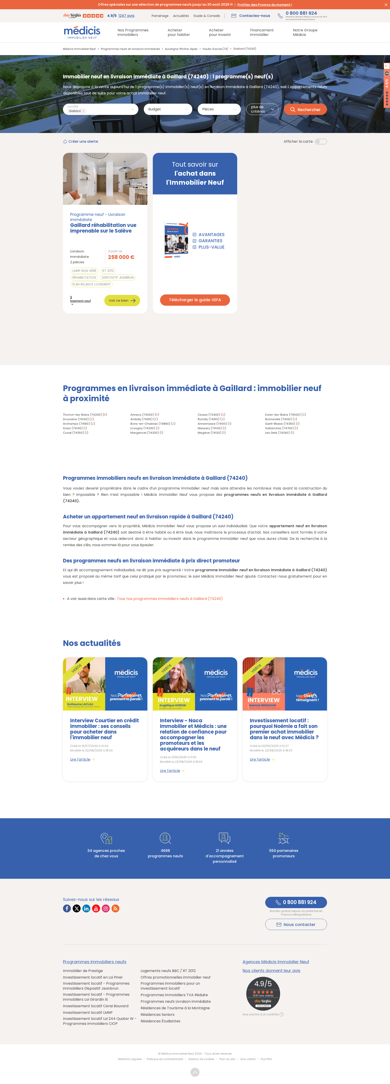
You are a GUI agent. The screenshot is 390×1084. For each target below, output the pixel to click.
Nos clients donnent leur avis (271, 970)
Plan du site (227, 1059)
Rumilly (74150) (208, 419)
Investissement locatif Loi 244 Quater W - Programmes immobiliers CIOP (100, 1021)
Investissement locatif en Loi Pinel (92, 977)
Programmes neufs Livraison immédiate (176, 1001)
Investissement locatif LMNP (88, 1012)
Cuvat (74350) (73, 433)
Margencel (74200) (144, 433)
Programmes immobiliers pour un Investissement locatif (170, 986)
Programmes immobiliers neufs (94, 962)
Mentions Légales (130, 1059)
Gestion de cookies (201, 1059)
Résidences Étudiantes (160, 1021)
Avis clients (248, 1059)
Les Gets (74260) (277, 433)
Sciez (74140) (73, 428)
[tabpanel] (105, 719)
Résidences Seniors (157, 1014)
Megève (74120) (209, 433)
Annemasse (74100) (212, 424)
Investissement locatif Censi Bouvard (95, 1006)
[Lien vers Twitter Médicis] (77, 908)
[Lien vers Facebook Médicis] (67, 908)
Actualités (181, 16)
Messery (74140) (210, 428)
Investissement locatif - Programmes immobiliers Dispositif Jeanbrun (96, 986)
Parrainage (160, 16)
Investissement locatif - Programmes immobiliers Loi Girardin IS (96, 997)
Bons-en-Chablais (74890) (150, 424)
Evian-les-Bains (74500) (283, 415)
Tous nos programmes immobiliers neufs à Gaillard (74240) (170, 598)
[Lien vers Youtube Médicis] (96, 908)
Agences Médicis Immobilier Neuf (276, 962)
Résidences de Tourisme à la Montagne (175, 1008)
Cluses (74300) (209, 415)
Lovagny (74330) (142, 428)
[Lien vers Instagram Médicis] (106, 908)
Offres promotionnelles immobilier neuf (176, 977)
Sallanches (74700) (279, 428)
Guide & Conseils (206, 16)
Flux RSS (266, 1059)
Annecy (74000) (142, 415)
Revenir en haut (195, 1072)
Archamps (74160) (76, 424)
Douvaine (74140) (76, 419)
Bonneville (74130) (278, 419)
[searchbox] (88, 111)
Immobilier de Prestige (83, 970)
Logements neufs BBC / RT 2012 (168, 970)
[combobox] (100, 109)
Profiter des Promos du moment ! (264, 4)
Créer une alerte (83, 141)
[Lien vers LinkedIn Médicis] (86, 908)
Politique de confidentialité (165, 1059)
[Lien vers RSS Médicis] (115, 908)
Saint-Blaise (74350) (280, 424)
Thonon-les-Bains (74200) (82, 415)
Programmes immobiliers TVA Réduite (174, 995)
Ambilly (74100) (141, 419)
